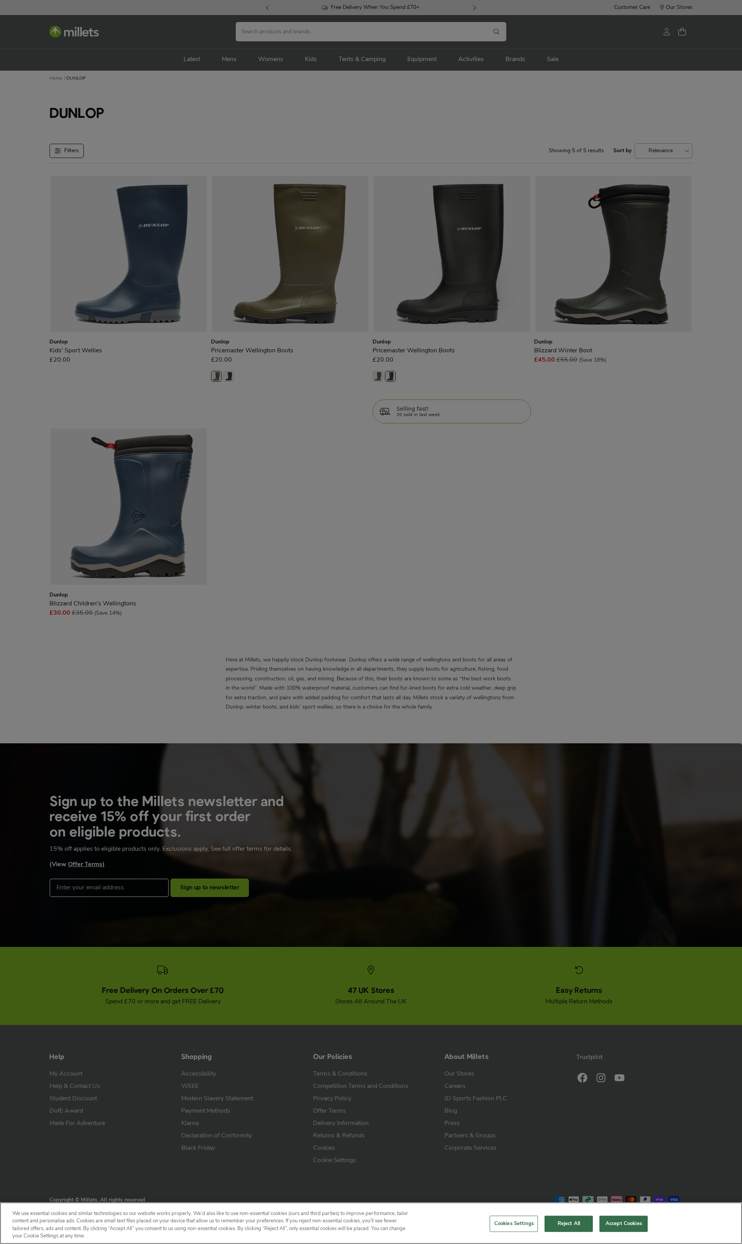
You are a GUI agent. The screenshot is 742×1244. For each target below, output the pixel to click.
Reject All (569, 1223)
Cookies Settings (514, 1223)
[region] (371, 1223)
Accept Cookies (624, 1223)
